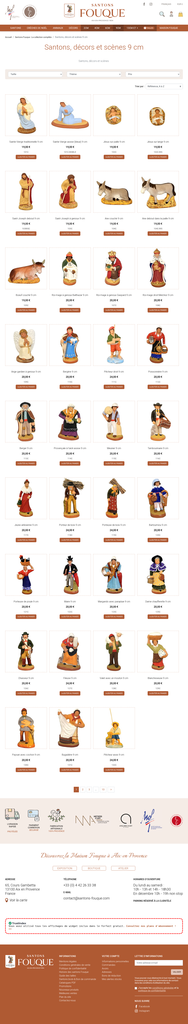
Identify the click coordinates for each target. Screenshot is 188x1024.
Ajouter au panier (26, 157)
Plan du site (65, 997)
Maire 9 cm (70, 601)
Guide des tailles (67, 975)
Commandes (108, 965)
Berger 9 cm (26, 448)
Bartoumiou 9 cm (158, 525)
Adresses (107, 972)
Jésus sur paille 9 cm (114, 141)
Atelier (123, 868)
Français (166, 4)
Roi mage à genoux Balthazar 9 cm (70, 295)
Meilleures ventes (68, 993)
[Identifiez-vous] (171, 13)
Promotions (65, 986)
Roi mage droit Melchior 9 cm (158, 295)
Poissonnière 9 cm (158, 371)
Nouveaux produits (69, 989)
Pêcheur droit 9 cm (114, 371)
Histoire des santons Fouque (74, 972)
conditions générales (163, 987)
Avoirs (105, 968)
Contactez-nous (67, 1000)
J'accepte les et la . (158, 989)
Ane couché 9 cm (114, 218)
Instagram (144, 1010)
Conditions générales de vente (74, 965)
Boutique (94, 868)
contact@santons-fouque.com (86, 898)
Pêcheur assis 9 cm (114, 754)
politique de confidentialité (152, 990)
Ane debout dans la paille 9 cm (158, 218)
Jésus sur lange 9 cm (158, 141)
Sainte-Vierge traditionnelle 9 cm (26, 141)
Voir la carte (18, 900)
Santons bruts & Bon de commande (77, 979)
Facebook (144, 1006)
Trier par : (140, 86)
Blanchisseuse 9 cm (158, 678)
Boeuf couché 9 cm (26, 295)
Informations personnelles (115, 961)
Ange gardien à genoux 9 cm (26, 371)
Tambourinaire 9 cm (158, 448)
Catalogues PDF (67, 982)
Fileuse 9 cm (70, 678)
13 (103, 789)
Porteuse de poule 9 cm (26, 601)
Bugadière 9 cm (70, 754)
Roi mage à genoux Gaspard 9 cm (114, 295)
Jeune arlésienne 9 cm (26, 525)
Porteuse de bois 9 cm (114, 525)
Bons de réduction (111, 975)
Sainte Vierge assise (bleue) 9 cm (70, 141)
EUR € (180, 4)
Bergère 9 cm (70, 371)
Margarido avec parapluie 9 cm (114, 601)
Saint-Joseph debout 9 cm (26, 218)
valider (177, 972)
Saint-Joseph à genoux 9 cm (70, 218)
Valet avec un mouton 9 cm (114, 678)
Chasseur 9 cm (26, 678)
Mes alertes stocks (112, 979)
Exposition (64, 868)
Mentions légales (68, 961)
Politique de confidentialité (72, 968)
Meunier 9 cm (114, 448)
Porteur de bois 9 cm (70, 525)
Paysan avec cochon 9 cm (26, 754)
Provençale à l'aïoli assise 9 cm (70, 448)
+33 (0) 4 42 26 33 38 (79, 885)
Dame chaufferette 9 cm (158, 601)
